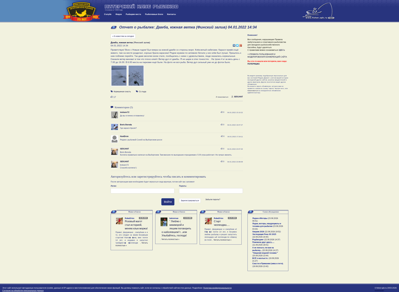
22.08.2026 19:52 (272, 232)
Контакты (171, 14)
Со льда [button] (142, 91)
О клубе (107, 14)
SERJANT (238, 97)
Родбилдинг (258, 240)
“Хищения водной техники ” (265, 253)
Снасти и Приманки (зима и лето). (267, 263)
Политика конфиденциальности (217, 288)
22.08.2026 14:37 (272, 240)
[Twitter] (237, 44)
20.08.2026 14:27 (270, 250)
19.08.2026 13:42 (260, 266)
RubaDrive (129, 218)
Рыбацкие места (133, 14)
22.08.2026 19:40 (260, 237)
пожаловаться (223, 97)
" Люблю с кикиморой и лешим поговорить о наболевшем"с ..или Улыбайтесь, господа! (176, 228)
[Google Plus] (240, 44)
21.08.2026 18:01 (260, 245)
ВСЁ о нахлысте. (260, 258)
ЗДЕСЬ (282, 50)
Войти (168, 201)
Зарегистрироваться (190, 200)
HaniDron (124, 136)
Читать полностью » (170, 239)
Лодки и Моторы (259, 218)
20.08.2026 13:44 (260, 256)
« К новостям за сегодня (123, 36)
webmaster (379, 291)
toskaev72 (124, 112)
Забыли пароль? (212, 199)
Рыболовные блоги (154, 14)
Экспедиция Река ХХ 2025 (264, 234)
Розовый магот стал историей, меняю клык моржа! (136, 225)
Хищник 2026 (258, 232)
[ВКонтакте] (234, 44)
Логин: (114, 186)
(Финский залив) (130, 42)
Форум (118, 14)
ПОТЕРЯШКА (254, 64)
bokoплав (173, 218)
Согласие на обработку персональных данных (23, 291)
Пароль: (183, 186)
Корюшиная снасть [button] (122, 91)
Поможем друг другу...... (263, 242)
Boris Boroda (126, 125)
